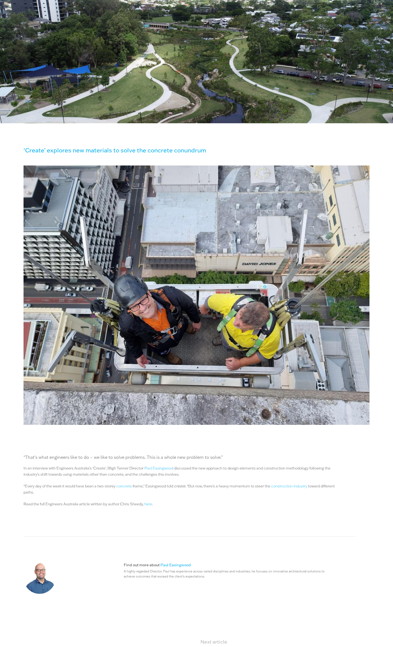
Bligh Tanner (39, 26)
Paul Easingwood (158, 468)
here (148, 504)
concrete (124, 486)
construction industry (289, 486)
